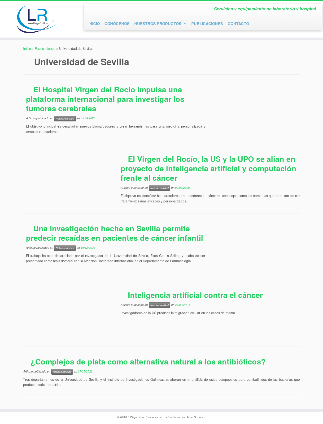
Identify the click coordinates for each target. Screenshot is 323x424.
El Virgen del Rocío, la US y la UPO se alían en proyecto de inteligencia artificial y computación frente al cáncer (208, 168)
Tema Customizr (196, 417)
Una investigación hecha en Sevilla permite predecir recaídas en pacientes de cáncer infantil (114, 233)
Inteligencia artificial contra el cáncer (195, 294)
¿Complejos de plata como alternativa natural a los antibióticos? (148, 361)
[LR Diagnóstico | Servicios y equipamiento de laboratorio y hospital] (37, 19)
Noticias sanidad (65, 118)
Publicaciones (45, 48)
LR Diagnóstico (135, 417)
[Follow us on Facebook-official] (91, 10)
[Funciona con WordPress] (164, 416)
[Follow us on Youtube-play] (100, 10)
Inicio (27, 48)
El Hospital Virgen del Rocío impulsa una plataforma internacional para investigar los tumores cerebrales (105, 99)
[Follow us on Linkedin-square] (109, 10)
